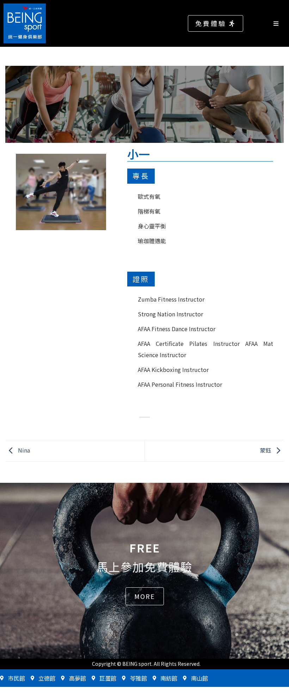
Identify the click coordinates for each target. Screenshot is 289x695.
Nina (23, 450)
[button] (215, 23)
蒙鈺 (266, 450)
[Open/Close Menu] (279, 23)
